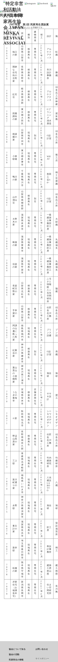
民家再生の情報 (16, 660)
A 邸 (15, 418)
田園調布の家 (15, 116)
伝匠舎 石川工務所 (49, 313)
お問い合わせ (41, 649)
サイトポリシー (42, 659)
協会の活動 (14, 654)
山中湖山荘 (15, 200)
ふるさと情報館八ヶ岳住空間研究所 (49, 290)
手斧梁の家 (15, 313)
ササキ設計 (49, 396)
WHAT (49, 157)
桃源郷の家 (15, 137)
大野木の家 (15, 222)
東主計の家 (15, 529)
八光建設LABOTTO (49, 484)
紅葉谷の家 (15, 353)
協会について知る (17, 649)
